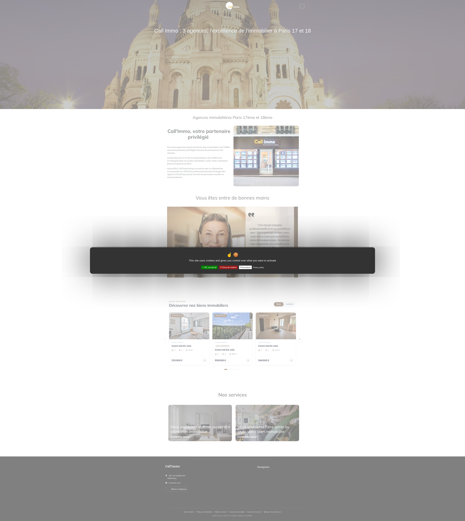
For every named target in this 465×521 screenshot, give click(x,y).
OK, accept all (210, 267)
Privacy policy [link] (258, 267)
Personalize (245, 267)
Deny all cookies (229, 267)
